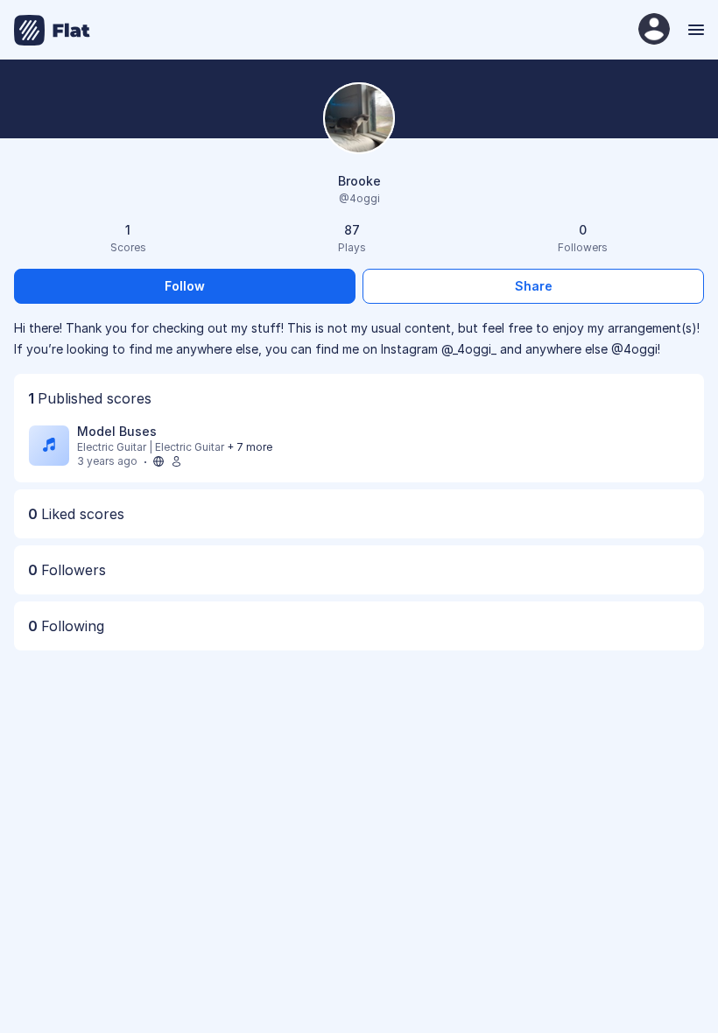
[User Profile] (654, 30)
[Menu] (694, 29)
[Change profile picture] (359, 119)
